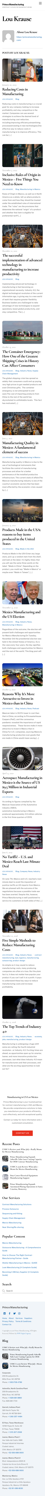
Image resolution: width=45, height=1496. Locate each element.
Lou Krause (7, 99)
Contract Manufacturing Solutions (16, 1204)
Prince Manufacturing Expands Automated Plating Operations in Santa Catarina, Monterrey (26, 1186)
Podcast (36, 708)
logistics (22, 958)
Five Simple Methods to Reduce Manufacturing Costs (18, 945)
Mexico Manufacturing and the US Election (21, 614)
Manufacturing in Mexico (30, 189)
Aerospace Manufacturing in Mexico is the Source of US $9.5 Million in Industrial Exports (22, 784)
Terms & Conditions (23, 1321)
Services (19, 1318)
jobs (4, 1039)
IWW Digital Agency (24, 1333)
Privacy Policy (8, 1321)
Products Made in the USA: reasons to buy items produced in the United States (21, 536)
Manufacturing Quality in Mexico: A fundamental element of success (20, 447)
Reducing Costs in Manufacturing (15, 91)
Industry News (26, 371)
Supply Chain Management (13, 1218)
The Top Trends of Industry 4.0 (21, 1028)
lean (16, 958)
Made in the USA (27, 549)
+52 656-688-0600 (16, 1453)
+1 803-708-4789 (15, 1382)
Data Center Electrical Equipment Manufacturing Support (24, 1176)
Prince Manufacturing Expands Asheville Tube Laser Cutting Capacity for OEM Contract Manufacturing (26, 1159)
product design (19, 960)
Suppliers (28, 1318)
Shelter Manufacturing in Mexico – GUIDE (19, 1263)
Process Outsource (10, 1209)
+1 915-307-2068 (15, 1432)
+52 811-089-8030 (15, 1488)
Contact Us (22, 1133)
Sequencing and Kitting (12, 1213)
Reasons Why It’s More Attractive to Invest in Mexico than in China (18, 699)
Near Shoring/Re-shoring (13, 1227)
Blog (17, 99)
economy (38, 1036)
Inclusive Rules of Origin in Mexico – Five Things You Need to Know (21, 179)
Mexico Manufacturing (11, 1223)
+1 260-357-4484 (15, 1416)
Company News (26, 871)
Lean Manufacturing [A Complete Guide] (19, 1267)
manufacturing (33, 958)
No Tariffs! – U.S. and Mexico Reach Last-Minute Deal (21, 861)
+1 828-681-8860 (15, 1398)
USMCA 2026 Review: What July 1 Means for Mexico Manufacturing (24, 1168)
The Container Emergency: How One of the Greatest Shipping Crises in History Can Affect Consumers (21, 358)
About (11, 1318)
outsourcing (7, 960)
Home (4, 1318)
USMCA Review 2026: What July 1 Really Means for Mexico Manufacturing (22, 1150)
